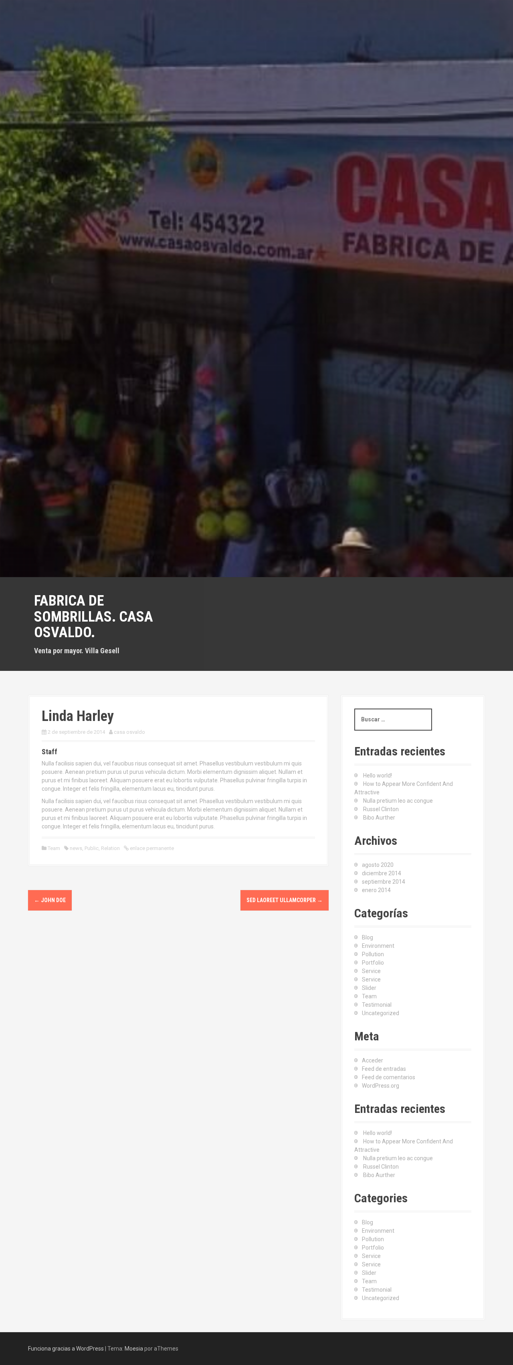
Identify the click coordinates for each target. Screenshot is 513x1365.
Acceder (372, 1060)
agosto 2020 (378, 865)
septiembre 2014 (383, 881)
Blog (367, 937)
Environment (378, 946)
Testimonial (377, 1005)
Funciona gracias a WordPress (66, 1348)
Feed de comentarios (388, 1077)
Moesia (134, 1348)
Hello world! (377, 775)
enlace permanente (151, 848)
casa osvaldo (129, 732)
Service (371, 971)
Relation (110, 848)
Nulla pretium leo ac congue (398, 801)
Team (54, 848)
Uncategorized (380, 1013)
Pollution (373, 954)
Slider (369, 988)
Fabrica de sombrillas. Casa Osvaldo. (93, 616)
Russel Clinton (381, 809)
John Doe (50, 900)
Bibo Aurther (379, 817)
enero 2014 (376, 890)
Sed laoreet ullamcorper (284, 900)
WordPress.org (380, 1085)
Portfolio (373, 962)
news (76, 848)
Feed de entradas (384, 1069)
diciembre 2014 (381, 873)
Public (92, 848)
